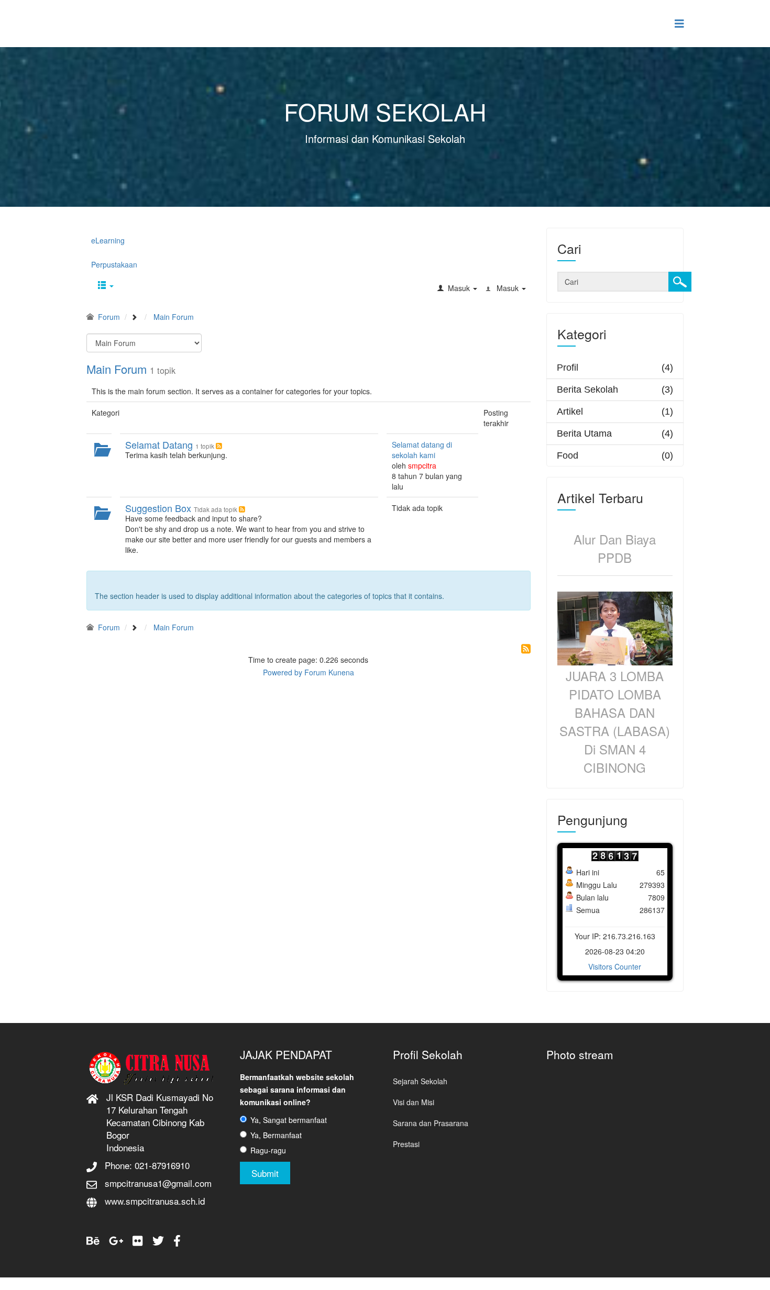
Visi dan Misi (413, 1102)
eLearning (108, 240)
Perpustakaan (114, 264)
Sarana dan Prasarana (430, 1123)
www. (115, 1200)
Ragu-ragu (268, 1150)
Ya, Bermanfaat (276, 1135)
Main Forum (116, 369)
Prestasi (406, 1144)
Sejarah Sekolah (420, 1081)
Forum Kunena (329, 672)
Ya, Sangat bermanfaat (288, 1120)
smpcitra (422, 465)
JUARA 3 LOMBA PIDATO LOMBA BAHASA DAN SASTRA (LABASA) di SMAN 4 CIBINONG (614, 721)
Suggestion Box (158, 508)
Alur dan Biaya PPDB (615, 548)
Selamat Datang (159, 444)
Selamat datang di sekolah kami (422, 449)
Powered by (282, 672)
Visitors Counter (614, 966)
